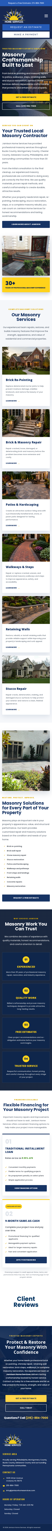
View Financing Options (26, 1188)
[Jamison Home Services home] (26, 1440)
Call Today (26, 1408)
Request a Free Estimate (26, 898)
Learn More (11, 401)
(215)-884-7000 (37, 1418)
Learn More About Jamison (26, 224)
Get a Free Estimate (26, 97)
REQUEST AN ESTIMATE (26, 27)
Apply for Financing (26, 1260)
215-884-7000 (12, 1485)
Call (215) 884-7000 (26, 106)
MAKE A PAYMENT (26, 34)
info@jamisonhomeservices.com (20, 1490)
